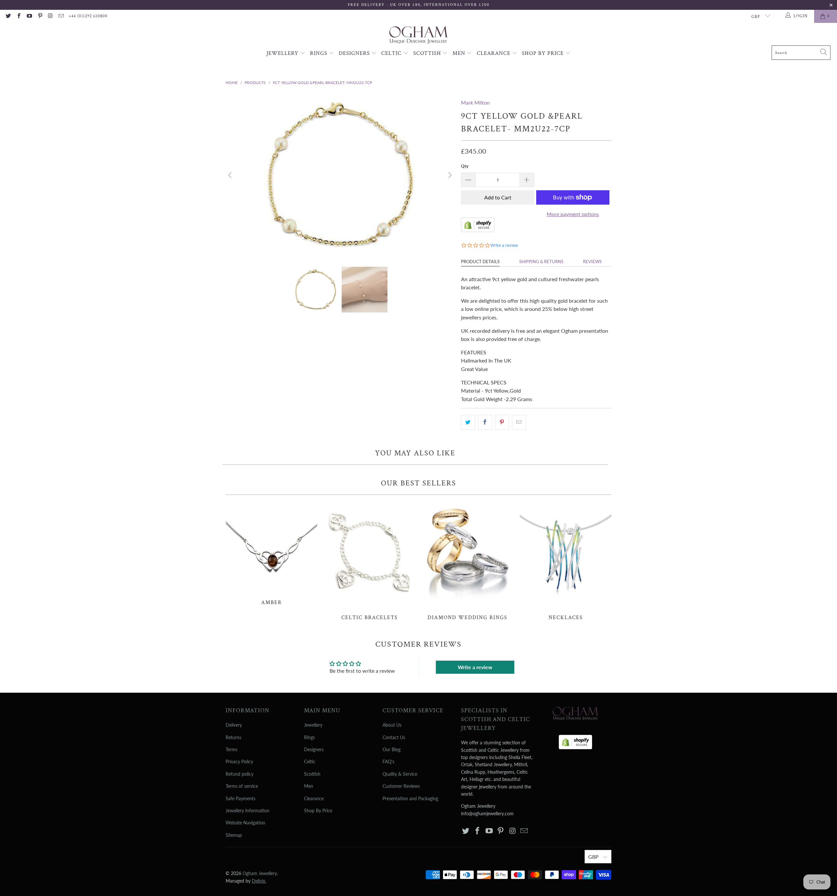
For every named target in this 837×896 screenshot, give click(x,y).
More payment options (573, 214)
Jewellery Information (247, 810)
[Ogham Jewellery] (418, 35)
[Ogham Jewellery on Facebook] (18, 16)
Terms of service (242, 786)
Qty (465, 166)
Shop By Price (543, 53)
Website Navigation (245, 822)
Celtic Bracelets (369, 561)
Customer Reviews (401, 786)
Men (460, 53)
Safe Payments (240, 798)
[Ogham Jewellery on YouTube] (29, 16)
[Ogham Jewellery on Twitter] (8, 16)
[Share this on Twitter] (468, 422)
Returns (233, 737)
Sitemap (234, 835)
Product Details (480, 261)
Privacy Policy (239, 761)
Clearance (494, 53)
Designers (355, 53)
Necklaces (565, 561)
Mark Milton (475, 102)
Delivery (234, 725)
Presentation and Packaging (410, 798)
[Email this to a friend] (519, 422)
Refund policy (239, 774)
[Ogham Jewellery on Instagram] (50, 16)
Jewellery (283, 53)
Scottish (428, 53)
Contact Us (394, 737)
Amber (271, 553)
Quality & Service (400, 774)
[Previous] (230, 175)
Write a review (475, 667)
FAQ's (388, 761)
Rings (319, 53)
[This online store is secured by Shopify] (477, 230)
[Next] (449, 175)
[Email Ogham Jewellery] (61, 16)
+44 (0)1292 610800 (88, 16)
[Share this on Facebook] (485, 422)
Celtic (392, 53)
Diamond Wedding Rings (467, 561)
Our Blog (392, 749)
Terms (231, 749)
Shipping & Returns (541, 261)
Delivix (259, 881)
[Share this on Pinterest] (502, 422)
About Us (392, 725)
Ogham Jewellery (260, 873)
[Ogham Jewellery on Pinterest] (40, 16)
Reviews (592, 261)
